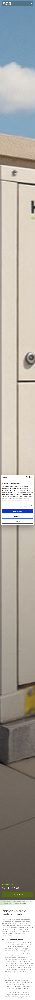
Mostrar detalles (25, 506)
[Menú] (31, 3)
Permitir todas (17, 511)
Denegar (17, 521)
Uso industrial (17, 901)
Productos (9, 901)
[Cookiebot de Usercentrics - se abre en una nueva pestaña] (25, 477)
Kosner (4, 901)
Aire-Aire (17, 903)
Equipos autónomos (8, 903)
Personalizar (16, 516)
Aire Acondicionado (27, 901)
